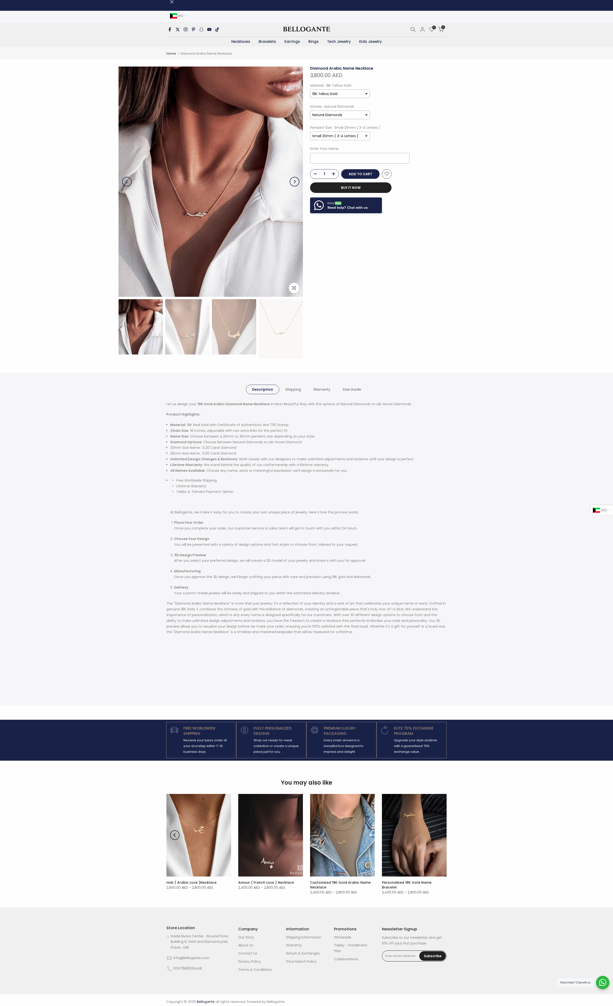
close (168, 2)
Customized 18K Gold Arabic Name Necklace (340, 885)
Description (262, 389)
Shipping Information (303, 937)
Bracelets (267, 41)
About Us (245, 945)
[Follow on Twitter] (178, 29)
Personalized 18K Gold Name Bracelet (406, 885)
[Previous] (127, 181)
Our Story (246, 937)
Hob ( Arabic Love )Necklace (191, 882)
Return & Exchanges (303, 953)
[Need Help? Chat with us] (602, 982)
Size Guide (352, 389)
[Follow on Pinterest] (193, 29)
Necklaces (240, 41)
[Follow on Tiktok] (217, 29)
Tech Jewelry (339, 41)
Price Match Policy (301, 961)
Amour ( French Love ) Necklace (266, 882)
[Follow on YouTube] (209, 29)
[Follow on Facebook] (170, 29)
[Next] (294, 181)
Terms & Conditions (255, 969)
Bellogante (276, 1001)
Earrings (292, 41)
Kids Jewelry (370, 41)
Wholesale (342, 937)
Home (171, 53)
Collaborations (346, 959)
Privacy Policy (249, 961)
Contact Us (247, 953)
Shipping (293, 389)
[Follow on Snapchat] (201, 29)
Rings (313, 41)
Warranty (321, 389)
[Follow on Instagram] (185, 29)
